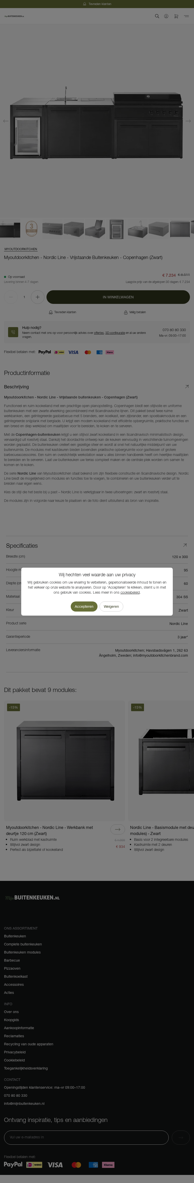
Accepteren (84, 606)
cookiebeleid (130, 592)
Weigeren (111, 606)
